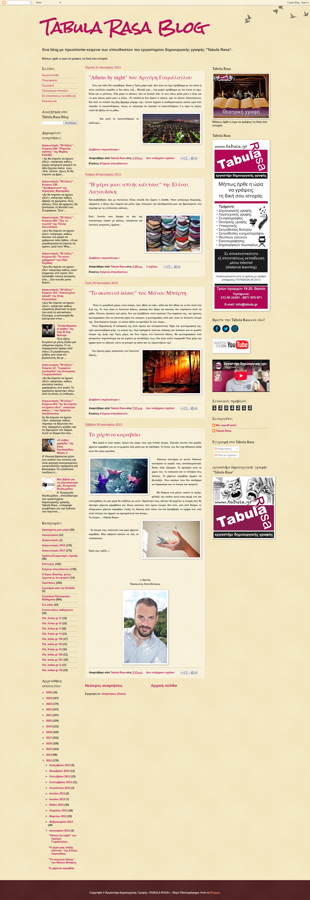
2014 (49, 754)
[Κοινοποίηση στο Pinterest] (196, 158)
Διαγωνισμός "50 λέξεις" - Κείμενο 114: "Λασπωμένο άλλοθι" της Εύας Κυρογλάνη (58, 294)
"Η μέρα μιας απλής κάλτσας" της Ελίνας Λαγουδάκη (63, 850)
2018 (49, 732)
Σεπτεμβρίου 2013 (61, 782)
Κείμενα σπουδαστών (114, 163)
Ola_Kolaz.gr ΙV (52, 618)
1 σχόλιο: (152, 266)
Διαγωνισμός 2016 (53, 545)
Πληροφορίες (50, 80)
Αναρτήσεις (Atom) (114, 693)
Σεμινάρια (48, 85)
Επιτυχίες (48, 564)
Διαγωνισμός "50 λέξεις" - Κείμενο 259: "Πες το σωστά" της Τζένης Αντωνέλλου (58, 222)
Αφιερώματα (50, 535)
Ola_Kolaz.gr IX (52, 623)
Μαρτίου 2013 (58, 816)
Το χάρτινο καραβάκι (115, 434)
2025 (49, 692)
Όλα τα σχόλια (226, 455)
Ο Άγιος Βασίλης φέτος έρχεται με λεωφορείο (56, 576)
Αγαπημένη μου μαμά (55, 529)
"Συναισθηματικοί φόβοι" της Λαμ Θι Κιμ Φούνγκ (67, 330)
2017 (49, 737)
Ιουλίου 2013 (57, 793)
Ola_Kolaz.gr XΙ (52, 649)
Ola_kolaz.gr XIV (52, 659)
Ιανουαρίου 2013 (60, 830)
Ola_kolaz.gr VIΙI (52, 639)
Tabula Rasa (223, 430)
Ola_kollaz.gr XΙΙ (52, 670)
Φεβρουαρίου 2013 (61, 821)
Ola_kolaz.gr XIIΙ (52, 654)
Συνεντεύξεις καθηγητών (57, 609)
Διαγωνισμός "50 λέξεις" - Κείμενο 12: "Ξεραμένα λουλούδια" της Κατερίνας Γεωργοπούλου (58, 369)
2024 (49, 698)
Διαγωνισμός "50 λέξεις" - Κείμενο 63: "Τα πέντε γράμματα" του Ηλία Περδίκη (58, 258)
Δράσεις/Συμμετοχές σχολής (60, 555)
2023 (49, 703)
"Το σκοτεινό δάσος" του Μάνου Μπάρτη (137, 292)
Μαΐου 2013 (56, 804)
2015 (49, 749)
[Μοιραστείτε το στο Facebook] (192, 158)
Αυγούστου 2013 (60, 788)
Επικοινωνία (49, 101)
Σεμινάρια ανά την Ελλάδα (58, 588)
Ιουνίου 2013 (57, 799)
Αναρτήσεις (224, 448)
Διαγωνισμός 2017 (53, 550)
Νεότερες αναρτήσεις (104, 685)
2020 (49, 720)
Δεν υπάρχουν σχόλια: (160, 158)
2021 (49, 715)
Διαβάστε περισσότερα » (104, 149)
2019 (49, 726)
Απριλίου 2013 (58, 810)
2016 (49, 743)
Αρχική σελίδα (164, 685)
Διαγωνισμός (50, 540)
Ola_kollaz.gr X (51, 665)
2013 (49, 760)
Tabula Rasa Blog (123, 27)
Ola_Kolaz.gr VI (52, 633)
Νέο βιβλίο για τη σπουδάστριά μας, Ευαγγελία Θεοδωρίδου (67, 484)
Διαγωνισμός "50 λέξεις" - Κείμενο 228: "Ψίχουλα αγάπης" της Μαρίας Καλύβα (58, 150)
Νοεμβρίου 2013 (59, 770)
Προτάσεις (48, 582)
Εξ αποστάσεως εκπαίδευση (59, 95)
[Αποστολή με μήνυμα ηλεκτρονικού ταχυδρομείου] (182, 158)
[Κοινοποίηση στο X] (189, 158)
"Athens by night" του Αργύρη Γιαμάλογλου (140, 77)
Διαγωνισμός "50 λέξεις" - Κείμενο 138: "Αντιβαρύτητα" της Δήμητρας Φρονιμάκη (58, 186)
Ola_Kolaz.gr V (51, 628)
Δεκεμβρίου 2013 (60, 765)
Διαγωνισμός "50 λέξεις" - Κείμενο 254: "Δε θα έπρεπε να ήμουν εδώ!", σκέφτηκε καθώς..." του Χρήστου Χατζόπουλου (59, 407)
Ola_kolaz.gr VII (52, 644)
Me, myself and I (226, 425)
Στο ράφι (47, 604)
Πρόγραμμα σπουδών (55, 90)
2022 (49, 709)
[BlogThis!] (185, 158)
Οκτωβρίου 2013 (60, 776)
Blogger (215, 892)
